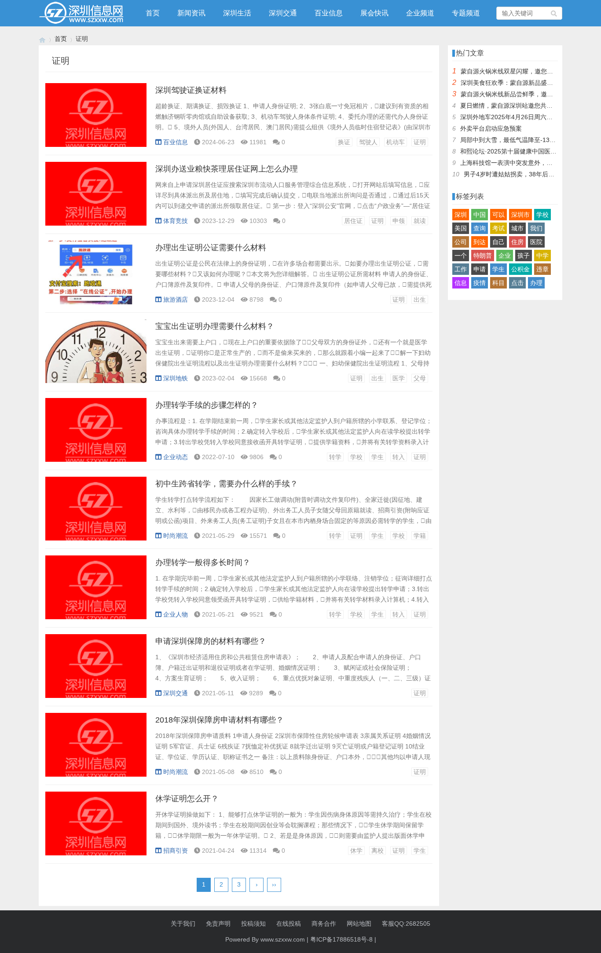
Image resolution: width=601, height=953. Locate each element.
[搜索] (554, 13)
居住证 (353, 220)
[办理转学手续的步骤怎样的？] (96, 434)
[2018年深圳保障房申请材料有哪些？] (96, 749)
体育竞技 (175, 220)
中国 (479, 214)
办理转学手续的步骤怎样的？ (206, 405)
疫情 (479, 282)
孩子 (523, 255)
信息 (460, 282)
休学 (356, 850)
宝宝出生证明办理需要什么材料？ (214, 326)
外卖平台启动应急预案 (491, 128)
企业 (504, 255)
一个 (460, 255)
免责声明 (218, 923)
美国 (460, 228)
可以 (498, 214)
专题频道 (466, 13)
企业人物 (175, 614)
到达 (479, 241)
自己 (498, 241)
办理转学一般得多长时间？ (202, 562)
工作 (460, 269)
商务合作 (323, 923)
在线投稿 (288, 923)
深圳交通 (283, 13)
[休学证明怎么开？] (96, 828)
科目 (498, 282)
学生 (377, 456)
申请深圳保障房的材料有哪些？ (210, 641)
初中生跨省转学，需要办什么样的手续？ (226, 483)
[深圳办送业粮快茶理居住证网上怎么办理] (96, 198)
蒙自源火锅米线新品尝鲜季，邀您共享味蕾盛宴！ (528, 94)
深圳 (460, 214)
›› (274, 884)
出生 (420, 299)
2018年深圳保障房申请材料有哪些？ (219, 720)
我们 (536, 228)
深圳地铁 (175, 378)
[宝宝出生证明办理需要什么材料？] (96, 355)
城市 (517, 228)
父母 (420, 378)
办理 (536, 282)
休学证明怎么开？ (187, 798)
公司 (460, 241)
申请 (479, 269)
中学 (542, 255)
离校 (377, 850)
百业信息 (329, 13)
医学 (398, 378)
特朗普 (482, 255)
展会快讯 (374, 13)
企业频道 (420, 13)
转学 (335, 456)
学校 (356, 456)
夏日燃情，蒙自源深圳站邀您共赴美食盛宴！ (521, 105)
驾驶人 (368, 142)
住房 (517, 241)
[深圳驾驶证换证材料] (96, 119)
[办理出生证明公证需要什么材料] (96, 277)
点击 (517, 282)
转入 (398, 456)
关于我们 (183, 923)
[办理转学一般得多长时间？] (96, 591)
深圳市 (520, 214)
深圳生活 (237, 13)
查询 (479, 228)
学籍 (420, 535)
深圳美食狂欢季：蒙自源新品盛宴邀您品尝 (519, 82)
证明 (420, 142)
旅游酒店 (175, 299)
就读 (420, 220)
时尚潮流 (175, 535)
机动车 (395, 142)
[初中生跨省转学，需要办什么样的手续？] (96, 513)
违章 (542, 269)
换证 (344, 142)
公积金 (520, 269)
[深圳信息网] (42, 38)
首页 (153, 13)
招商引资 (175, 850)
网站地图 (359, 923)
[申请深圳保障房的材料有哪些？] (96, 670)
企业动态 (175, 456)
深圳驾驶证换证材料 (191, 90)
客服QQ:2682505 (406, 923)
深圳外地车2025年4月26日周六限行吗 (512, 116)
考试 (498, 228)
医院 (536, 241)
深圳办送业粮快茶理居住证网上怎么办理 (226, 168)
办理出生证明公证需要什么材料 (210, 247)
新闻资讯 (191, 13)
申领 (398, 220)
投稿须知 (253, 923)
